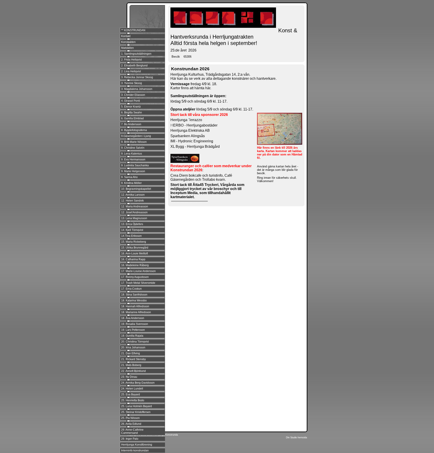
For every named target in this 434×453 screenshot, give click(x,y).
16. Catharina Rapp (133, 259)
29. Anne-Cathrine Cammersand (132, 431)
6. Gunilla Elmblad (132, 118)
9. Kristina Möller (131, 183)
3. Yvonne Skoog (131, 83)
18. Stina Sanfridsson (134, 294)
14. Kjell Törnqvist (132, 230)
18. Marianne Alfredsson (136, 312)
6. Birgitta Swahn (131, 112)
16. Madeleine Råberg (135, 265)
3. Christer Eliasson (133, 94)
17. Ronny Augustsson (135, 277)
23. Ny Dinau (129, 376)
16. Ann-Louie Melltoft (134, 253)
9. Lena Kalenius (131, 153)
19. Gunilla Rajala (132, 335)
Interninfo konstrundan (135, 450)
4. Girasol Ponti (130, 100)
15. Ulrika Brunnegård (134, 247)
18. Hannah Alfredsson (135, 306)
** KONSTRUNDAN (133, 30)
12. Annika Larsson (133, 194)
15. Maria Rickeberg (133, 241)
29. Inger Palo (129, 438)
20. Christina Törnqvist (135, 341)
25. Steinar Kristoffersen (136, 412)
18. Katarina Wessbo (134, 300)
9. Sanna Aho (129, 177)
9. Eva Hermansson (133, 159)
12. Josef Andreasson (134, 212)
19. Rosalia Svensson (134, 324)
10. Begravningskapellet (136, 188)
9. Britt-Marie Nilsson (134, 141)
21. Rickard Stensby (133, 359)
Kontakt (125, 36)
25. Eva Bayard (130, 394)
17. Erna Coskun (131, 288)
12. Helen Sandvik (132, 200)
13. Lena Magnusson (134, 218)
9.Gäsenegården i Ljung (136, 136)
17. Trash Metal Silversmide (138, 282)
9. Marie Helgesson (133, 171)
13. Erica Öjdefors (132, 224)
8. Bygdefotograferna (134, 130)
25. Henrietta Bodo (132, 400)
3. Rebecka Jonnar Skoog (137, 77)
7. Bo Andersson (131, 124)
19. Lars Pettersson (133, 329)
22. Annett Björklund (133, 371)
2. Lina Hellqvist (131, 71)
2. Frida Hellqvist (131, 59)
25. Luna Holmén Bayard (136, 406)
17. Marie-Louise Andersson (138, 271)
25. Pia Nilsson (130, 418)
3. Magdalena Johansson (136, 89)
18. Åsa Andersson (132, 318)
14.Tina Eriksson (131, 235)
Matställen (127, 47)
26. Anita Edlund (131, 423)
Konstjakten (128, 42)
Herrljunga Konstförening (136, 444)
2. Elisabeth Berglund (134, 65)
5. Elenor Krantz (131, 106)
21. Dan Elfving (130, 353)
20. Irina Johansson (133, 347)
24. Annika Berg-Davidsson (138, 382)
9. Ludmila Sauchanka (135, 165)
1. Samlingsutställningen (136, 53)
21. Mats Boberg (131, 365)
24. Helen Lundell (132, 388)
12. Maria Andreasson (134, 206)
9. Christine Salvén (132, 147)
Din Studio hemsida (296, 437)
